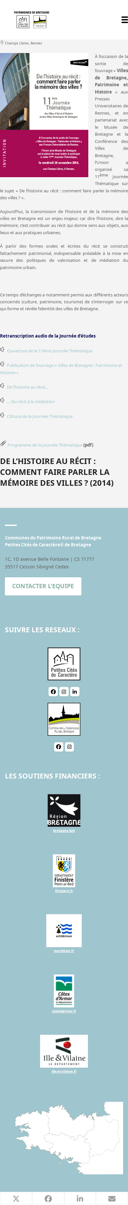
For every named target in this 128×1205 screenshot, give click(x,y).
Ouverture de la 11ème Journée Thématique (50, 351)
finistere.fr (64, 891)
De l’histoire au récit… (27, 387)
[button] (124, 19)
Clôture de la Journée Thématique (40, 416)
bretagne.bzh (64, 830)
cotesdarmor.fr (64, 1011)
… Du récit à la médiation (31, 401)
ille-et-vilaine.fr (64, 1071)
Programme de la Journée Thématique (45, 445)
